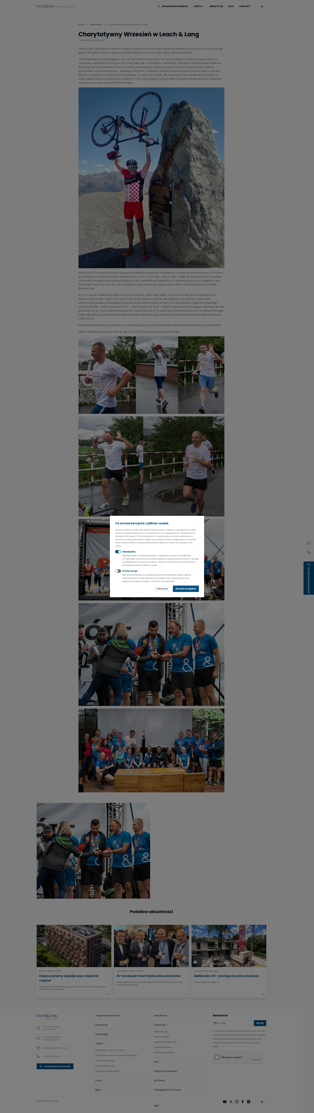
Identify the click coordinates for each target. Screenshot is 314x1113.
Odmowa (162, 588)
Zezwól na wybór (185, 588)
